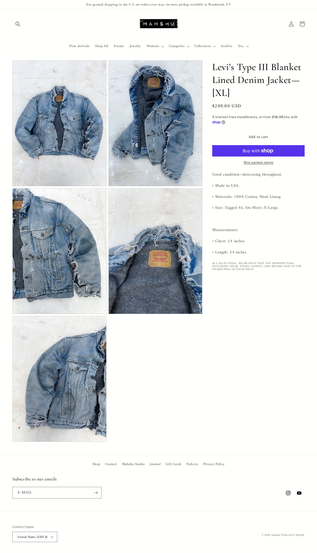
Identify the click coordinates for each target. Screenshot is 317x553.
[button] (17, 24)
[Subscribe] (95, 493)
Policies (192, 464)
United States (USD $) (32, 537)
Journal (155, 464)
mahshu (275, 535)
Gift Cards (174, 464)
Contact (111, 464)
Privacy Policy (213, 464)
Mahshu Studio (133, 464)
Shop (96, 464)
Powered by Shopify (293, 535)
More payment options (258, 162)
